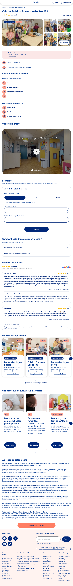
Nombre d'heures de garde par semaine (18, 215)
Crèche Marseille (7, 566)
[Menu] (3, 3)
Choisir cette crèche (36, 525)
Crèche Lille (5, 563)
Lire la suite (10, 445)
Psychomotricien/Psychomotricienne (27, 565)
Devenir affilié (62, 575)
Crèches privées (47, 565)
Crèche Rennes (6, 577)
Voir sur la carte (12, 56)
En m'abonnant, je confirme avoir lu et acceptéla (54, 548)
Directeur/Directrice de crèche (25, 556)
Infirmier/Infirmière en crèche (25, 568)
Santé (6, 414)
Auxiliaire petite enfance (23, 563)
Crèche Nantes (6, 572)
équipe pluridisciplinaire (37, 496)
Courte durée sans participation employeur (17, 253)
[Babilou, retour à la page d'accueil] (36, 3)
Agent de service (21, 566)
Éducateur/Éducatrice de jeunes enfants (28, 561)
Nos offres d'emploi (22, 570)
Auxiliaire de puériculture (24, 560)
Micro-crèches (47, 556)
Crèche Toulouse (7, 578)
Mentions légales (63, 560)
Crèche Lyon (6, 565)
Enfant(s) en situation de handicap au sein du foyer (20, 202)
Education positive (57, 414)
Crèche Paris (6, 575)
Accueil (4, 7)
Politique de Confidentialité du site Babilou (51, 549)
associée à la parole (16, 490)
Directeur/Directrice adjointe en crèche (28, 558)
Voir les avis (67, 15)
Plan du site (61, 566)
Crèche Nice (5, 573)
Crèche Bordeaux (7, 558)
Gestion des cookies (63, 580)
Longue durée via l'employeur (13, 247)
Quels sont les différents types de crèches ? (36, 382)
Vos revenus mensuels (13, 206)
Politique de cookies (64, 565)
